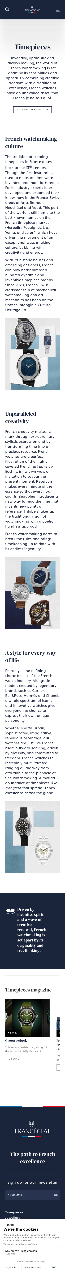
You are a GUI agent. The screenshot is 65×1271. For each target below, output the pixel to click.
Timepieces (14, 1212)
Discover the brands (31, 109)
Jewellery (12, 1217)
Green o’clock (16, 1040)
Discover (15, 1059)
